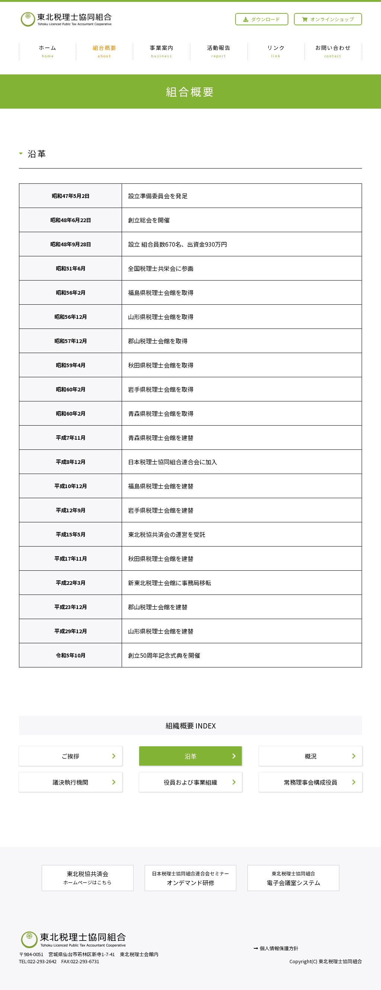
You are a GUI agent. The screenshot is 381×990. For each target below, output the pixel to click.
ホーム (48, 51)
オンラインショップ (331, 19)
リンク (276, 51)
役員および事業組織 (190, 782)
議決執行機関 (70, 782)
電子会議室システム (293, 878)
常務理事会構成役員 (310, 782)
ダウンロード (265, 19)
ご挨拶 (70, 756)
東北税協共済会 (87, 877)
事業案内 (162, 51)
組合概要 (104, 51)
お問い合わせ (333, 51)
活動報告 (219, 51)
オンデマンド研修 (190, 878)
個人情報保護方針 (279, 948)
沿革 (190, 756)
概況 (311, 756)
